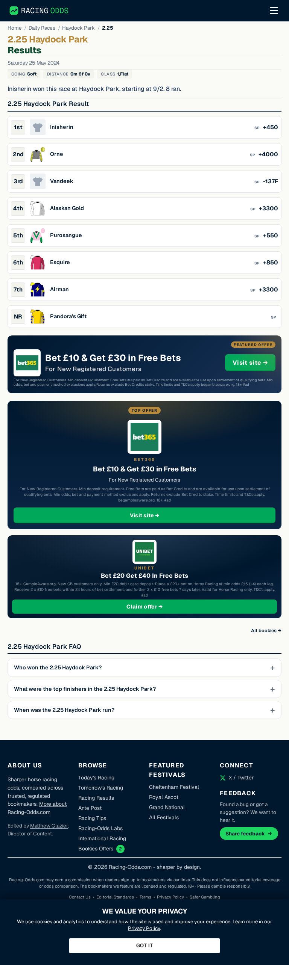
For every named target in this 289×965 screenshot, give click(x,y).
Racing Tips (92, 818)
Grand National (167, 807)
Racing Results (96, 797)
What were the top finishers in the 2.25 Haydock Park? (85, 689)
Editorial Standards (115, 897)
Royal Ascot (163, 797)
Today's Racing (96, 777)
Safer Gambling (205, 897)
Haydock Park (78, 27)
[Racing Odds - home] (39, 10)
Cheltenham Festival (174, 787)
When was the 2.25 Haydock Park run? (64, 710)
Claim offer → (156, 606)
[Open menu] (273, 10)
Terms (145, 897)
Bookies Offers (95, 848)
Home (15, 27)
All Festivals (164, 817)
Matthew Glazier (49, 825)
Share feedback (245, 833)
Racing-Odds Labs (100, 828)
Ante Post (90, 808)
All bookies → (266, 630)
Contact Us (80, 897)
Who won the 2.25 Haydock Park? (58, 667)
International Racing (102, 838)
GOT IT (144, 945)
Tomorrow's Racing (100, 787)
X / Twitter (241, 777)
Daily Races (42, 27)
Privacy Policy (170, 897)
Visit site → (254, 362)
